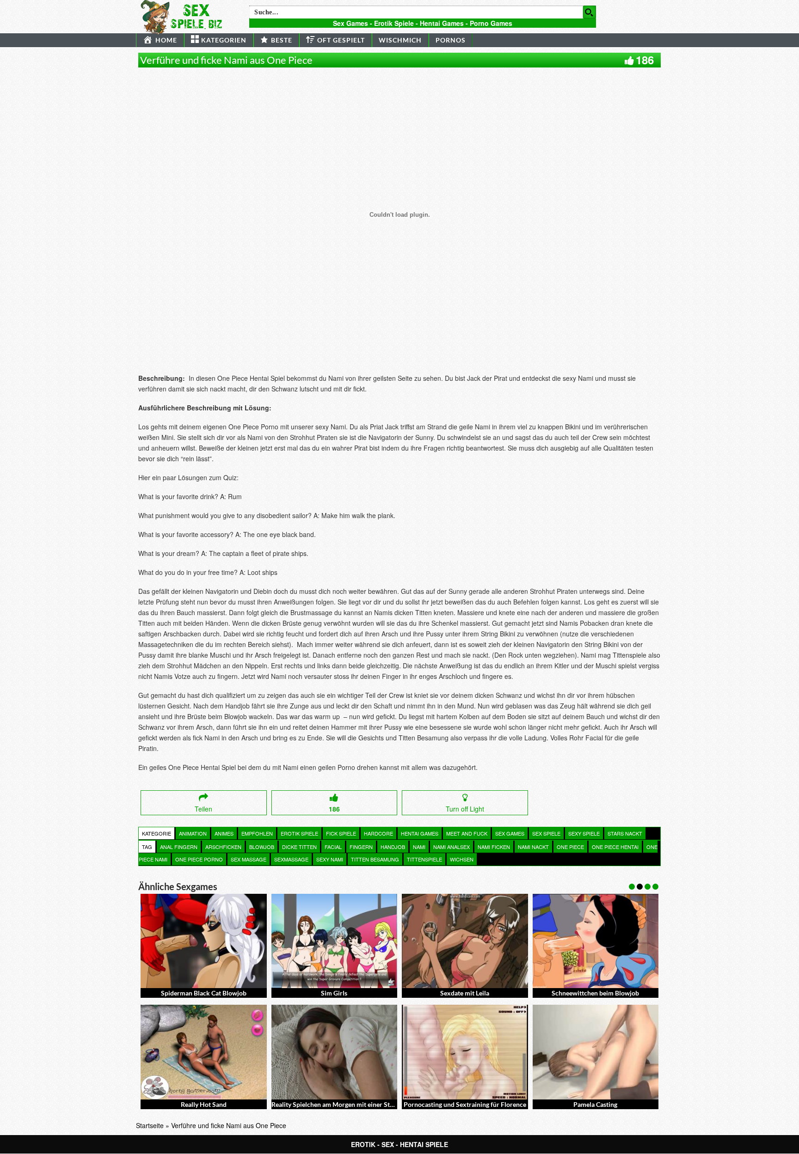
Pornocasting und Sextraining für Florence (465, 1104)
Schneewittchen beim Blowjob (595, 993)
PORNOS (451, 40)
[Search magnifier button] (589, 12)
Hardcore (378, 833)
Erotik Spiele (299, 833)
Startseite (150, 1125)
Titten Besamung (375, 859)
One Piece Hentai (615, 846)
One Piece (570, 846)
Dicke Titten (299, 846)
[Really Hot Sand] (204, 1052)
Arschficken (223, 846)
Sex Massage (248, 859)
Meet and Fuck (466, 833)
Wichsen (461, 859)
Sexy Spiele (584, 833)
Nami (419, 846)
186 (645, 60)
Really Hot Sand (204, 1104)
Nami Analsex (451, 846)
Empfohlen (257, 833)
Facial (333, 846)
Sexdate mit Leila (464, 993)
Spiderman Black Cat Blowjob (203, 993)
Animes (224, 833)
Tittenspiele (424, 859)
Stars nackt (625, 833)
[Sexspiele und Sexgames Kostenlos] (185, 16)
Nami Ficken (494, 846)
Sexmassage (291, 859)
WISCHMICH (400, 40)
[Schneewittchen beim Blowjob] (596, 941)
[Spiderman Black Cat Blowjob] (204, 941)
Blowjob (261, 846)
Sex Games (509, 833)
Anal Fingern (178, 846)
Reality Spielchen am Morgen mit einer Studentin (341, 1104)
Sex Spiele (546, 833)
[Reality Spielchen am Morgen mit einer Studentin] (334, 1052)
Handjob (393, 846)
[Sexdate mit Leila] (465, 941)
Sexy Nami (329, 859)
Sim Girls (334, 993)
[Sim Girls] (334, 941)
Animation (193, 833)
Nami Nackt (533, 846)
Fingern (361, 846)
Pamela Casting (595, 1104)
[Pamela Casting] (596, 1052)
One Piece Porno (199, 859)
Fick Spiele (341, 833)
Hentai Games (419, 833)
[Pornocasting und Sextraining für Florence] (465, 1052)
